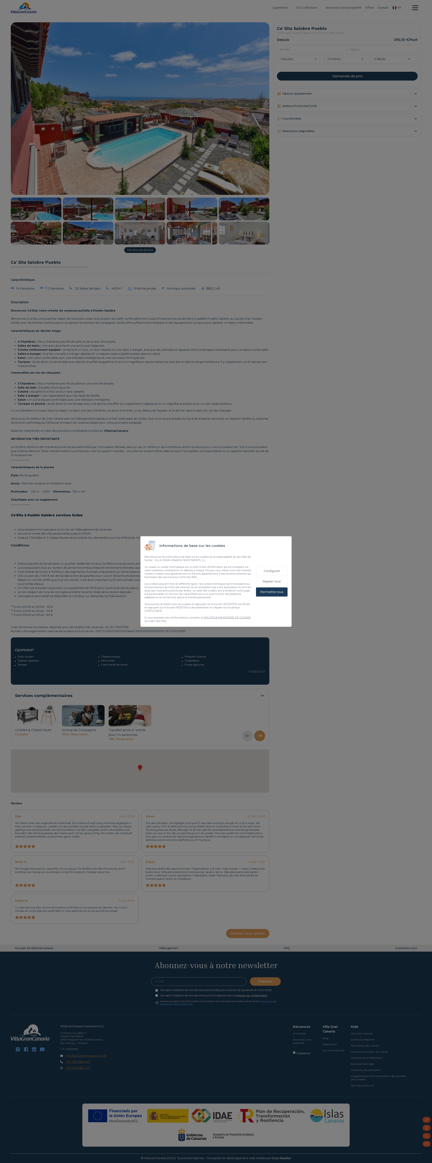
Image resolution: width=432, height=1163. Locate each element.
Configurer (272, 571)
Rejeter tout (272, 581)
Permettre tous (271, 592)
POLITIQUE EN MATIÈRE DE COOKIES (227, 617)
